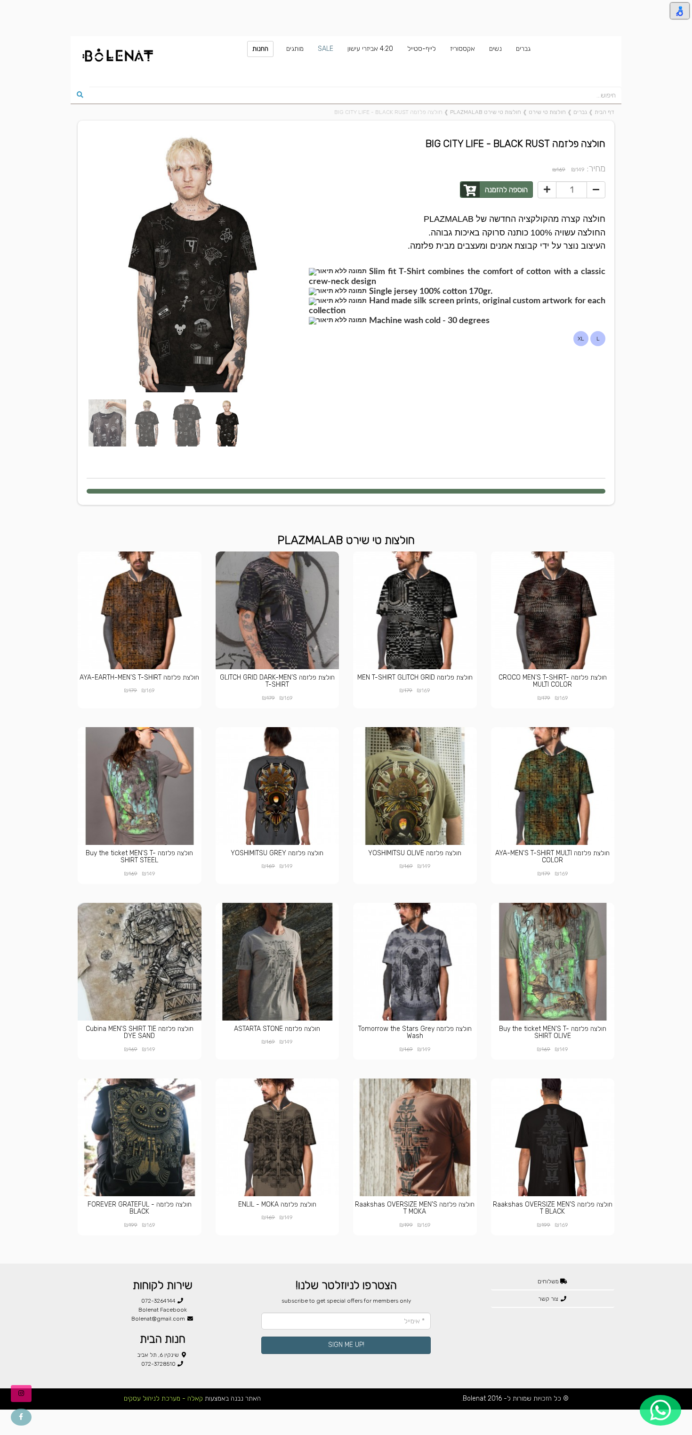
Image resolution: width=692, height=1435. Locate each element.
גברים (580, 112)
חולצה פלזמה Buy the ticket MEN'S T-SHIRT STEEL (139, 856)
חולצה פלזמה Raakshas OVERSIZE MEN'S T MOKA (415, 1208)
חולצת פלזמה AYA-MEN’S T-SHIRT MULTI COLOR (552, 856)
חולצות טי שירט (547, 112)
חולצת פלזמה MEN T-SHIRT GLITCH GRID (415, 677)
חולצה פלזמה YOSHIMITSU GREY (277, 853)
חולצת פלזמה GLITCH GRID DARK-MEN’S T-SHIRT (277, 681)
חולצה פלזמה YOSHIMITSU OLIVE (414, 853)
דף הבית (604, 112)
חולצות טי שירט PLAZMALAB (485, 112)
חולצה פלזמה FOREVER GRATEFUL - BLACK (140, 1208)
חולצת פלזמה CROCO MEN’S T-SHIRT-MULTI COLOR (553, 681)
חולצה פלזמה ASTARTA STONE (277, 1029)
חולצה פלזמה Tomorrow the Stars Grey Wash (415, 1032)
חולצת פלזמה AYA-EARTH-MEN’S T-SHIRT (139, 677)
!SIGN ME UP (346, 1345)
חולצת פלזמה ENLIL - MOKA (277, 1204)
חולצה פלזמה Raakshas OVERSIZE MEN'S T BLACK (552, 1208)
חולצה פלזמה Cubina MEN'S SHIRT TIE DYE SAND (139, 1032)
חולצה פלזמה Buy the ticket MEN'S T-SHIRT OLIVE (552, 1032)
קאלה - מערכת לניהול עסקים (163, 1398)
